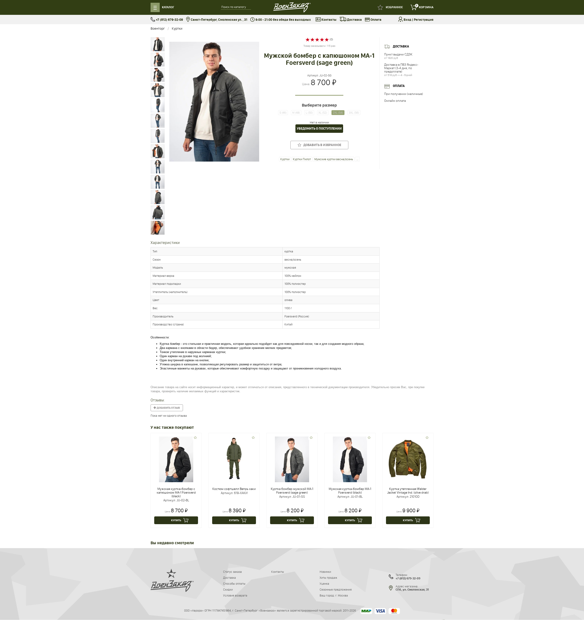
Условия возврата (235, 595)
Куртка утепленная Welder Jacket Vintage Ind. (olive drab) (408, 490)
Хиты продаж (328, 577)
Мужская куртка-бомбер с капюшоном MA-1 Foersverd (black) (176, 492)
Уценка (324, 583)
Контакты (328, 20)
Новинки (325, 571)
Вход (407, 20)
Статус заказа (232, 571)
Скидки (228, 589)
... (357, 159)
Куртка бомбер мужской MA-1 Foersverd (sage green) (292, 490)
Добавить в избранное (321, 145)
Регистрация (423, 20)
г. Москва (341, 595)
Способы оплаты (234, 583)
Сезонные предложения (336, 589)
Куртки (177, 28)
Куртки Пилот (302, 159)
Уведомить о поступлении (319, 129)
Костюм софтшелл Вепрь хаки (234, 489)
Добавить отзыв (168, 407)
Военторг (158, 28)
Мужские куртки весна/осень (333, 159)
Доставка (354, 20)
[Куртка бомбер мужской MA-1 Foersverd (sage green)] (292, 459)
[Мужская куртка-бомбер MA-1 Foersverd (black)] (350, 459)
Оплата (375, 20)
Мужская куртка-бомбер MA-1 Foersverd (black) (350, 490)
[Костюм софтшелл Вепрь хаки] (234, 458)
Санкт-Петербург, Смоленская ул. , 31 (218, 20)
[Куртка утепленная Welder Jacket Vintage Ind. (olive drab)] (408, 458)
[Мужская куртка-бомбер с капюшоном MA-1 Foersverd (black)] (176, 459)
